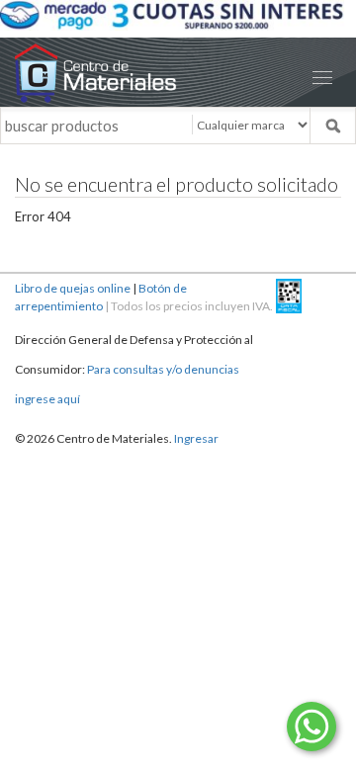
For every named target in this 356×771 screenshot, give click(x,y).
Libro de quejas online (73, 288)
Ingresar (196, 438)
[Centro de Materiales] (178, 73)
